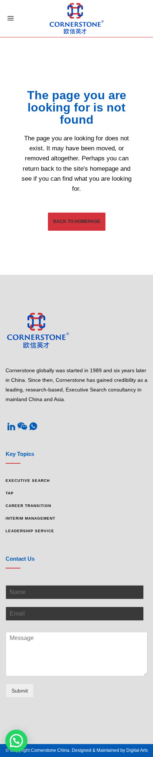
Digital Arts (137, 750)
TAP (10, 493)
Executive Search (28, 480)
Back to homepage (76, 221)
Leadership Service (30, 531)
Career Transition (28, 506)
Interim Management (30, 518)
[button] (16, 741)
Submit (20, 691)
